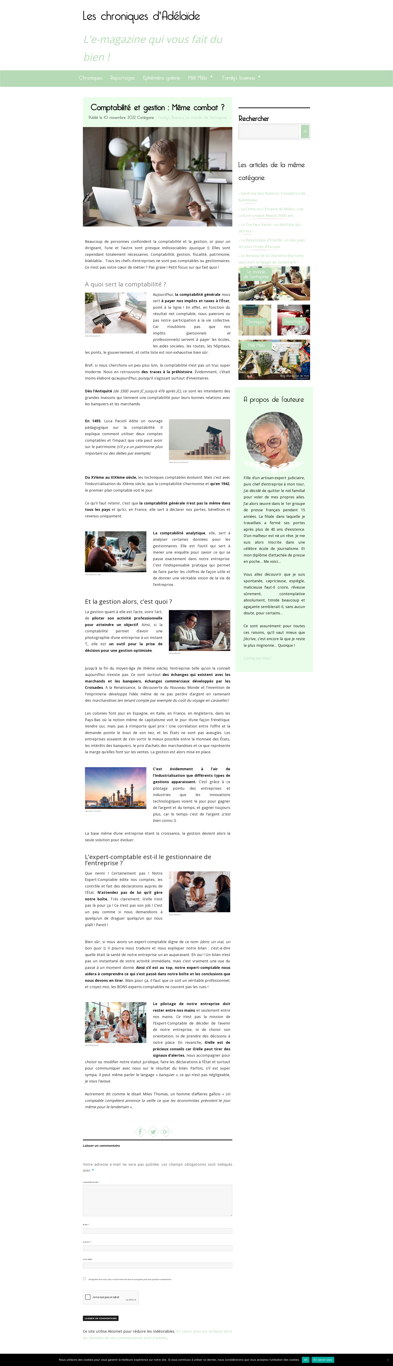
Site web (87, 1259)
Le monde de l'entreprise (206, 117)
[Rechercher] (305, 131)
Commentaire (91, 1182)
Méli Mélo (197, 76)
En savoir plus (323, 1359)
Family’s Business (171, 117)
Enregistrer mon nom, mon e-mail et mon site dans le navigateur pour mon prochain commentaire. (130, 1279)
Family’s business (238, 76)
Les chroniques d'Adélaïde (141, 13)
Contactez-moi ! (257, 658)
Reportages (122, 76)
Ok (306, 1359)
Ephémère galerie (161, 76)
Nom (86, 1225)
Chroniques (90, 76)
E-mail (87, 1242)
